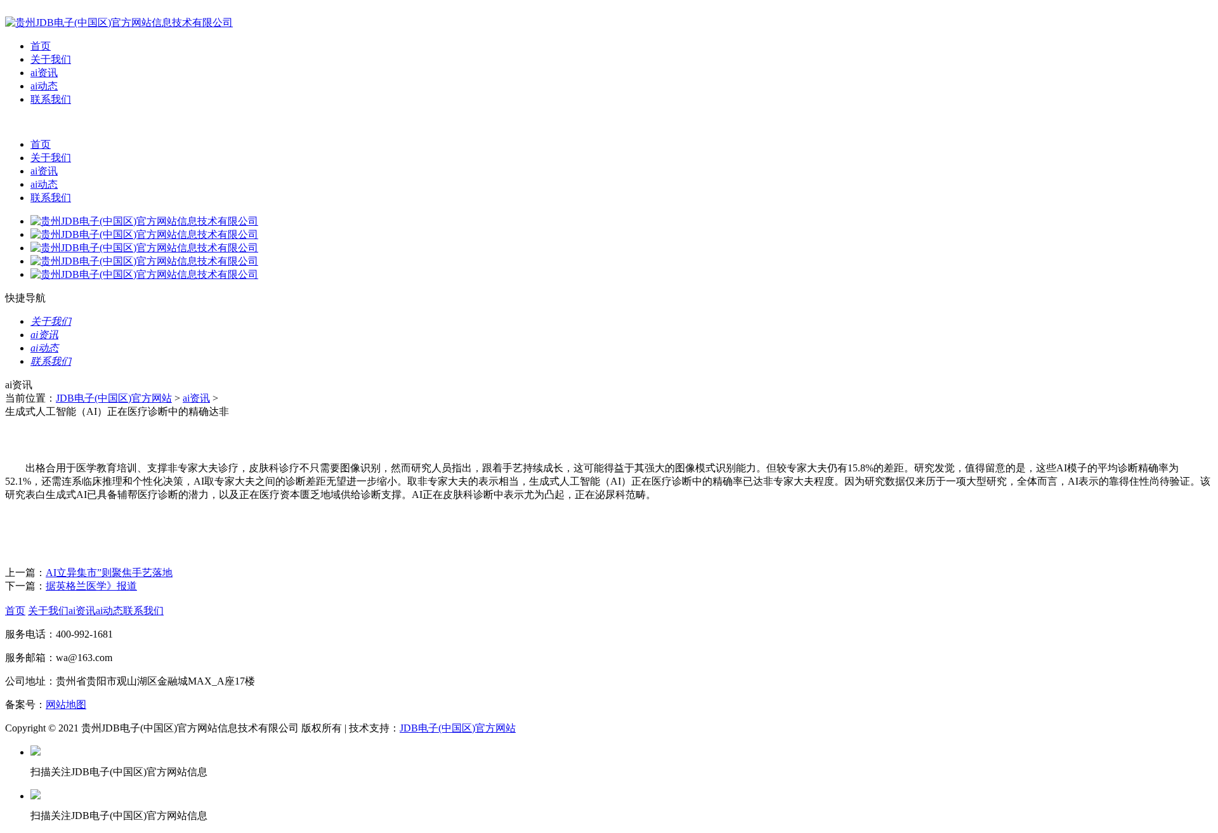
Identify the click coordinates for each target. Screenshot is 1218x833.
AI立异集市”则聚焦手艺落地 (109, 572)
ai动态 (44, 86)
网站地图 (66, 704)
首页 (40, 46)
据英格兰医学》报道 (91, 585)
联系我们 (50, 99)
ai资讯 (44, 72)
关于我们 (50, 59)
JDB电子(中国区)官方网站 (114, 398)
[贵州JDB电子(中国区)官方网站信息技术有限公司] (119, 22)
